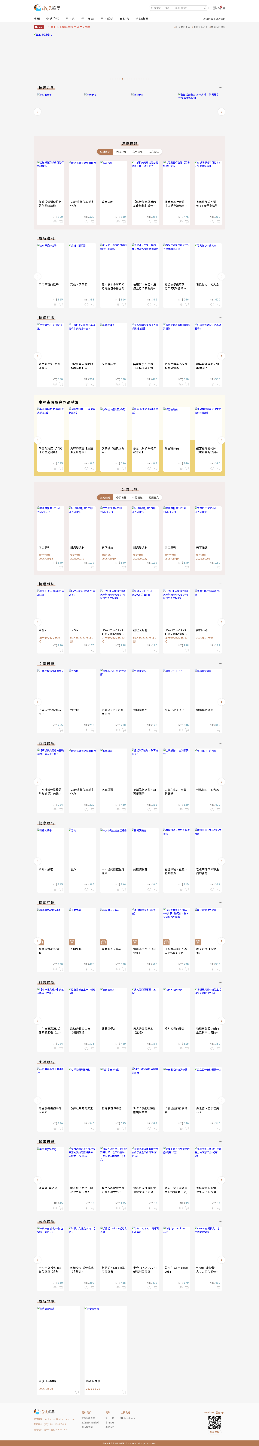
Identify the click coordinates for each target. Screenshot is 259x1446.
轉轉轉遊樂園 (204, 710)
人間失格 (76, 949)
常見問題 (110, 1422)
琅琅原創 (220, 19)
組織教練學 (109, 364)
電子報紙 (107, 19)
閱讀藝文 (154, 497)
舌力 (73, 869)
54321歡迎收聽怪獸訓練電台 (144, 1110)
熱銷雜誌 (105, 497)
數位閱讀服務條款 (91, 1422)
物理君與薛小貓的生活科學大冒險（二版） (207, 1032)
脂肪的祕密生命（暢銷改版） (80, 1030)
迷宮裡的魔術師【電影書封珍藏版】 (206, 452)
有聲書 (125, 19)
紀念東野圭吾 (183, 27)
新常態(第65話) (49, 1188)
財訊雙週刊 (77, 547)
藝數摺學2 (108, 1028)
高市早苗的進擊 (49, 284)
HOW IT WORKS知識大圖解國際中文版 (113, 634)
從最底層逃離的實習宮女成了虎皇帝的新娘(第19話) (144, 1192)
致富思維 (107, 202)
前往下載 (214, 1432)
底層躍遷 (107, 789)
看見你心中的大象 (207, 284)
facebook (129, 1417)
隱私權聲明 (87, 1426)
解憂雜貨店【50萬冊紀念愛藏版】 (50, 450)
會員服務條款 (88, 1417)
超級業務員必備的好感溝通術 (176, 366)
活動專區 (142, 19)
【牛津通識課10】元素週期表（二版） (50, 1032)
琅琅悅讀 (208, 19)
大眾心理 (121, 151)
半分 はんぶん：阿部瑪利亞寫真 (145, 1269)
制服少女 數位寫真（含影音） (82, 1269)
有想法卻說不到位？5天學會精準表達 (207, 205)
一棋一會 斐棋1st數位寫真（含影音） (50, 1271)
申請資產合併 (201, 27)
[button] (37, 111)
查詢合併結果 (218, 27)
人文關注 (154, 151)
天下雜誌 (107, 547)
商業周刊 (44, 547)
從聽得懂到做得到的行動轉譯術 (50, 203)
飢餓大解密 (46, 869)
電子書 (70, 19)
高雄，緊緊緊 (78, 284)
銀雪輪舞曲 (172, 448)
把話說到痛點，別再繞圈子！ (207, 366)
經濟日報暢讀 (47, 1381)
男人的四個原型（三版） (143, 1030)
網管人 (43, 630)
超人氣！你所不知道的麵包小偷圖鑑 (113, 286)
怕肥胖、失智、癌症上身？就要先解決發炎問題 (144, 288)
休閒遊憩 (137, 497)
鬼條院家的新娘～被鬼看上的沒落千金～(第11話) (207, 1192)
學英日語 (121, 497)
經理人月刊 (140, 630)
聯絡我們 (110, 1426)
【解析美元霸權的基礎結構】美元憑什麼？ (144, 205)
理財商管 (105, 151)
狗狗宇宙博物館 (112, 1108)
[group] (129, 57)
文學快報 (137, 151)
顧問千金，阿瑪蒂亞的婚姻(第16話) (176, 1190)
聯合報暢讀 (93, 1381)
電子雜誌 (87, 19)
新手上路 (110, 1417)
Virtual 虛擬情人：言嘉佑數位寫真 (207, 1271)
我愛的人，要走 (112, 949)
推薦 (37, 19)
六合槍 (74, 710)
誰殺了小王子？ (175, 710)
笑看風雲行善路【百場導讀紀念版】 (175, 205)
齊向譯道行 (140, 710)
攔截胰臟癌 (140, 869)
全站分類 (52, 19)
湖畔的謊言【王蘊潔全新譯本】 (81, 450)
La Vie (74, 630)
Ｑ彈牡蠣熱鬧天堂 (81, 1108)
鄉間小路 (202, 630)
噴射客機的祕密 (175, 1028)
